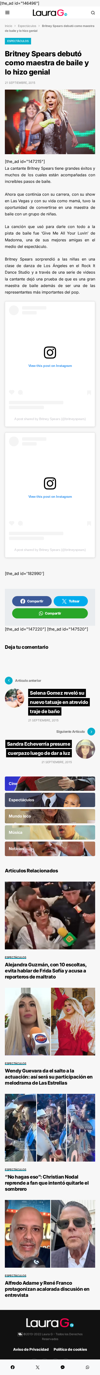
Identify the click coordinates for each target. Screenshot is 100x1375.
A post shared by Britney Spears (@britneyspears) (50, 419)
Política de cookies (70, 1349)
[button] (7, 12)
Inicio (8, 26)
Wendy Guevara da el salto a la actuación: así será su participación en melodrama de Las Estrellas (49, 1077)
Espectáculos (27, 26)
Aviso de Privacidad (31, 1349)
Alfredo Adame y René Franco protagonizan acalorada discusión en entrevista (47, 1289)
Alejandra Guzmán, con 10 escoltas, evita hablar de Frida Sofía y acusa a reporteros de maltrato (45, 971)
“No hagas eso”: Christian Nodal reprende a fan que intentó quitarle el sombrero (47, 1183)
